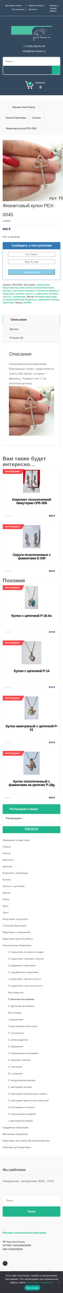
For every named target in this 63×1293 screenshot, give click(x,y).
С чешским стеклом (19, 1060)
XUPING (27, 302)
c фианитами (42, 285)
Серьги (7, 846)
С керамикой (15, 1046)
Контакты (33, 9)
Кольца (7, 853)
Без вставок (14, 1012)
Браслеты (8, 859)
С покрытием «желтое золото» (25, 985)
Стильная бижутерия (15, 925)
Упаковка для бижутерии (17, 1147)
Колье (6, 899)
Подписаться (32, 272)
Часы (6, 912)
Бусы (5, 905)
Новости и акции (35, 6)
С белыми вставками (23, 290)
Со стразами (15, 1073)
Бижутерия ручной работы (18, 938)
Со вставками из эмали (21, 1107)
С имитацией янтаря (20, 1087)
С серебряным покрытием (23, 972)
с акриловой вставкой (20, 1120)
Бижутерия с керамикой (16, 932)
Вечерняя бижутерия (46, 297)
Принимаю (32, 1287)
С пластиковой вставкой (22, 1114)
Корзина (53, 6)
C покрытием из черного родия (26, 952)
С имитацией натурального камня (27, 1093)
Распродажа (14, 818)
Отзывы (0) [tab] (16, 337)
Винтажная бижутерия (15, 1134)
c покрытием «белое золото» (24, 979)
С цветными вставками (21, 1006)
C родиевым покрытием (22, 965)
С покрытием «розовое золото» (26, 958)
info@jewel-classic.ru (34, 51)
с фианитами (19, 297)
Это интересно (18, 9)
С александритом (18, 1039)
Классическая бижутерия (40, 288)
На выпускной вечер (13, 299)
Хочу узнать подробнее (40, 1282)
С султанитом (16, 1033)
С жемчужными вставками (23, 1053)
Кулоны (36, 117)
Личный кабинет (53, 9)
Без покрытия (16, 992)
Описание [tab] (18, 319)
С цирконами (43, 299)
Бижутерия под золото (14, 288)
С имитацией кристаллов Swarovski (28, 1100)
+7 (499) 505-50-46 (34, 46)
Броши (6, 892)
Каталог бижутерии (16, 117)
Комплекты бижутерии (15, 873)
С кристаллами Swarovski (22, 1026)
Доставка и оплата (13, 6)
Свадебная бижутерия (15, 1127)
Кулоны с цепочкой (13, 886)
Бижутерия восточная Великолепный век (26, 1140)
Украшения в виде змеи (16, 840)
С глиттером (15, 1066)
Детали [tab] (14, 329)
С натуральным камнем (21, 1080)
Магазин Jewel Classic (23, 107)
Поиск (32, 1211)
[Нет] (58, 1282)
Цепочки (7, 866)
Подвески (30, 299)
